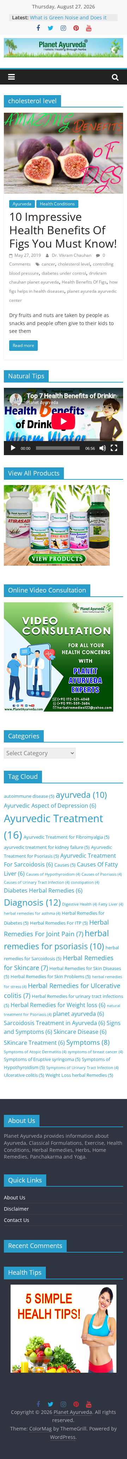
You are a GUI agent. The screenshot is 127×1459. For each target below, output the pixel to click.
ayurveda (81, 794)
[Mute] (102, 448)
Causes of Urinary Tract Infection (36, 882)
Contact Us (16, 1220)
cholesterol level (74, 264)
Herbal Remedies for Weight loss (58, 1005)
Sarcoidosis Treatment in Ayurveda (54, 1023)
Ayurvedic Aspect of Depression (50, 805)
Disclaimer (16, 1208)
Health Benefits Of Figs (84, 282)
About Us (14, 1197)
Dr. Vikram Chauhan (72, 255)
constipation (85, 882)
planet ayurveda (78, 1014)
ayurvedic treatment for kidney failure (47, 847)
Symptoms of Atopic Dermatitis (35, 1051)
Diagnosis (32, 902)
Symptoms (88, 1042)
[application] (63, 421)
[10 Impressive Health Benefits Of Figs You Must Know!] (63, 117)
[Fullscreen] (113, 448)
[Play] (13, 448)
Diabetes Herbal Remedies (43, 890)
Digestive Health (79, 904)
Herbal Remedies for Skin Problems (51, 976)
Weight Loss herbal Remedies (79, 1075)
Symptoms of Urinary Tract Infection (82, 1067)
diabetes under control (64, 273)
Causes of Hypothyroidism (53, 874)
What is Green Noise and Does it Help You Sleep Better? (68, 21)
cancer (48, 264)
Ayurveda (22, 204)
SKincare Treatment (34, 1043)
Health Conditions (57, 204)
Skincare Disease (80, 1032)
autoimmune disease (29, 796)
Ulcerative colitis (24, 1075)
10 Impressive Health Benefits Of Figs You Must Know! (63, 230)
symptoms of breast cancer (95, 1051)
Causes (64, 865)
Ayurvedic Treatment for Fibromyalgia (66, 837)
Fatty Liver (110, 904)
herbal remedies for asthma (32, 913)
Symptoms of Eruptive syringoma (42, 1059)
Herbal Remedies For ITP (59, 923)
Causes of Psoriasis (101, 874)
